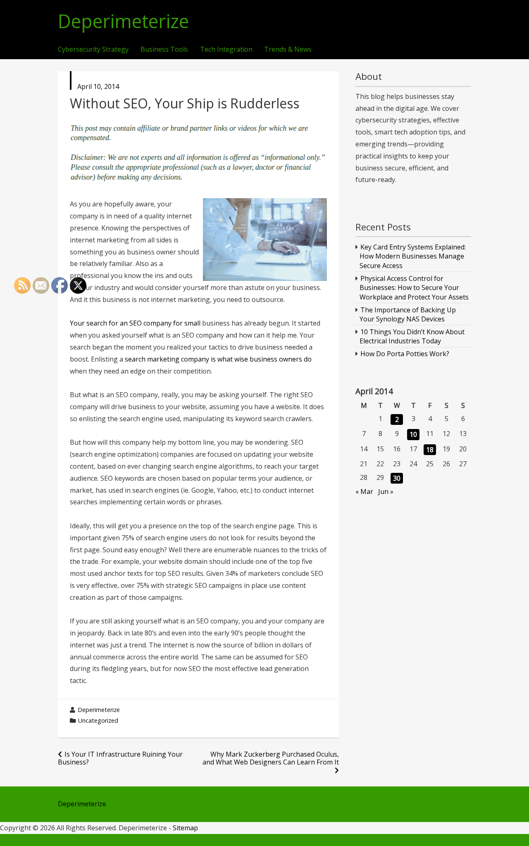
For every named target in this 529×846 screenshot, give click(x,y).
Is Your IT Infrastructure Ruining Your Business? (120, 758)
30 (396, 478)
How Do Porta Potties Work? (404, 353)
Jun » (385, 491)
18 (430, 449)
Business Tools (164, 50)
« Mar (364, 491)
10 (413, 434)
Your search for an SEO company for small (135, 323)
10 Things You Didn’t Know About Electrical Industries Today (412, 336)
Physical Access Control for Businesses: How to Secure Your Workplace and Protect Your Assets (414, 288)
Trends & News (288, 50)
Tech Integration (226, 50)
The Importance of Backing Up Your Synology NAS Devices (408, 314)
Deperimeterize (123, 21)
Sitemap (185, 827)
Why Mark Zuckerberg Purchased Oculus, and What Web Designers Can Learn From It (271, 758)
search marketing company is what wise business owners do (218, 359)
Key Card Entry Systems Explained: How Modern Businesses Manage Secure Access (413, 256)
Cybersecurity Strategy (93, 50)
